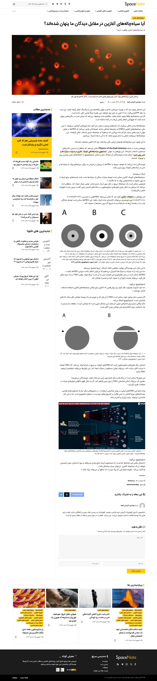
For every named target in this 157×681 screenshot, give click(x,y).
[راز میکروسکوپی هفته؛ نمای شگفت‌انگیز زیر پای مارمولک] (29, 598)
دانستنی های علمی (125, 613)
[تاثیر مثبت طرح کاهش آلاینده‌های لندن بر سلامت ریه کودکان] (95, 598)
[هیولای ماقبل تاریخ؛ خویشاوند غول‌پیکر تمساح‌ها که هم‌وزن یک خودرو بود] (62, 598)
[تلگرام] (57, 4)
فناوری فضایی (137, 618)
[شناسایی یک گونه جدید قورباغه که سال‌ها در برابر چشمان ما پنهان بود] (46, 165)
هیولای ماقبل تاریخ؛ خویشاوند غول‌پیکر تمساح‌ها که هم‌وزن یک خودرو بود (63, 618)
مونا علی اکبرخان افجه (134, 102)
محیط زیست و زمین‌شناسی (133, 623)
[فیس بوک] (69, 4)
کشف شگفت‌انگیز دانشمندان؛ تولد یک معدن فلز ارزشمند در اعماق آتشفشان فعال (129, 633)
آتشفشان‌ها (138, 610)
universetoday (133, 484)
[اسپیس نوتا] (134, 4)
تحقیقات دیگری (127, 196)
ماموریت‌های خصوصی (124, 618)
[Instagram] (61, 4)
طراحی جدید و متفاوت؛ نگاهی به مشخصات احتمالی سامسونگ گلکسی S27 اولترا (26, 244)
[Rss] (53, 4)
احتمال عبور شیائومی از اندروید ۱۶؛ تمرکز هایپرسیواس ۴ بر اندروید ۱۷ (25, 260)
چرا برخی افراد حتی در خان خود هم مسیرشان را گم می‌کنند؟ (25, 216)
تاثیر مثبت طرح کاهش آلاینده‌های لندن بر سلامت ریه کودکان (96, 616)
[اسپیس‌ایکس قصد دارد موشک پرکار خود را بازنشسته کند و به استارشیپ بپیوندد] (46, 200)
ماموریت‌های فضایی (122, 620)
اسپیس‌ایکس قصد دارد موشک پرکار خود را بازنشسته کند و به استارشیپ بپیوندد (25, 199)
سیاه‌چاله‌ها (131, 481)
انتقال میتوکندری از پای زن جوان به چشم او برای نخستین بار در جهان (25, 180)
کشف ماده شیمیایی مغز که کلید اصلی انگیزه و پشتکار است (32, 143)
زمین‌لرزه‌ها (138, 615)
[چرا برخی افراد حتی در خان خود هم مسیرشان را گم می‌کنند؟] (46, 218)
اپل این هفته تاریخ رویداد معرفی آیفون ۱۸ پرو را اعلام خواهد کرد (26, 278)
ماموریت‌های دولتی (135, 620)
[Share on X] (67, 494)
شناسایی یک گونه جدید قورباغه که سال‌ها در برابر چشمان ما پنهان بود (25, 163)
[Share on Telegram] (61, 494)
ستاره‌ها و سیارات (128, 615)
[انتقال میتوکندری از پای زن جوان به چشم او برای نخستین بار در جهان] (46, 183)
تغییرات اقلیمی (137, 613)
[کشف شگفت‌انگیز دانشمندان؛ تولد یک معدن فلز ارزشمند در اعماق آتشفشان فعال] (128, 598)
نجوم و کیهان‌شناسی (135, 625)
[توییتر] (65, 4)
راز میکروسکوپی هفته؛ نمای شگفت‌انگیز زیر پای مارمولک (32, 631)
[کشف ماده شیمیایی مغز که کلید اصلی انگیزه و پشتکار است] (32, 125)
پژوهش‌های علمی (138, 18)
